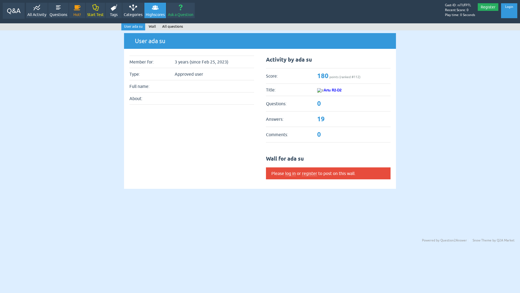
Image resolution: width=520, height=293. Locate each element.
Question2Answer (453, 240)
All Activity (36, 14)
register (309, 173)
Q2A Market (506, 240)
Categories (133, 14)
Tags (114, 14)
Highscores (155, 14)
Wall (152, 26)
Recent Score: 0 (457, 10)
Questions (58, 14)
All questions (172, 26)
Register (488, 7)
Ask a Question (180, 14)
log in (290, 173)
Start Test (95, 14)
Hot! (77, 14)
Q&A (14, 10)
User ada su (133, 26)
